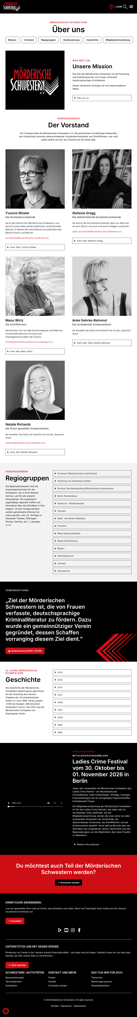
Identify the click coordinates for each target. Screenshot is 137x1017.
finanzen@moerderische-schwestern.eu (25, 442)
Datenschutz (80, 1006)
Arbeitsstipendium (100, 985)
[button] (131, 7)
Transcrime (96, 977)
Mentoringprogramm (101, 981)
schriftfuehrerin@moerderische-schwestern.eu (29, 341)
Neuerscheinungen (14, 977)
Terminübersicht (13, 981)
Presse (51, 977)
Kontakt (52, 981)
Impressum (66, 1006)
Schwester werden (57, 985)
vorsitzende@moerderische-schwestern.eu (27, 237)
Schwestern (11, 985)
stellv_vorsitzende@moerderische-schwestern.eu (97, 231)
